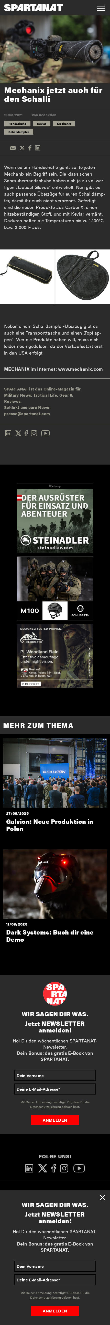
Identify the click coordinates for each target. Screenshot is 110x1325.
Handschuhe (17, 123)
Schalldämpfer (18, 131)
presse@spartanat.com (27, 413)
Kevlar (41, 123)
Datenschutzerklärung (45, 1297)
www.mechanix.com (80, 369)
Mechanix (64, 123)
